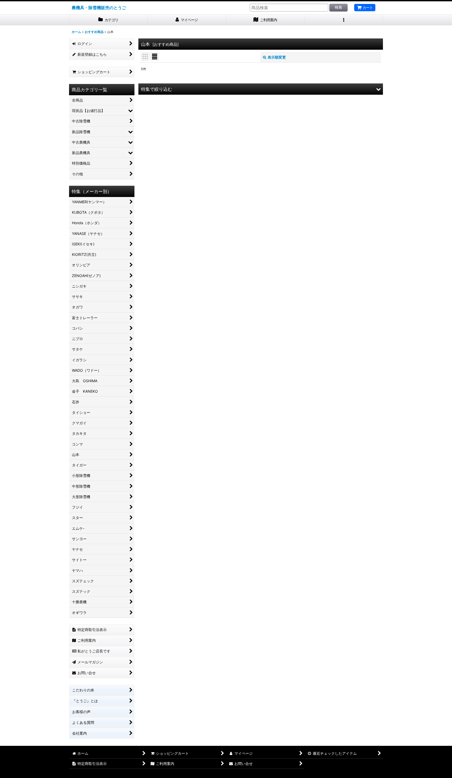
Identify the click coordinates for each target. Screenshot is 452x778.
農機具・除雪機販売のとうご (99, 7)
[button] (343, 20)
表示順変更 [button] (277, 57)
